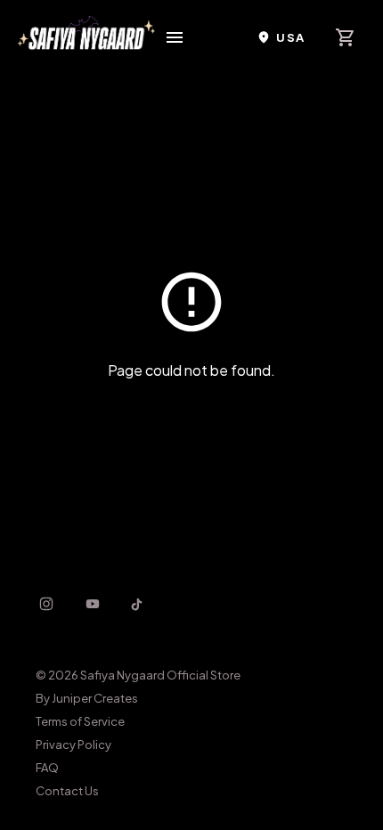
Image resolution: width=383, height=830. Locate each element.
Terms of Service (80, 721)
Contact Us (67, 791)
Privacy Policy (73, 744)
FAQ (47, 768)
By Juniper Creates (87, 698)
